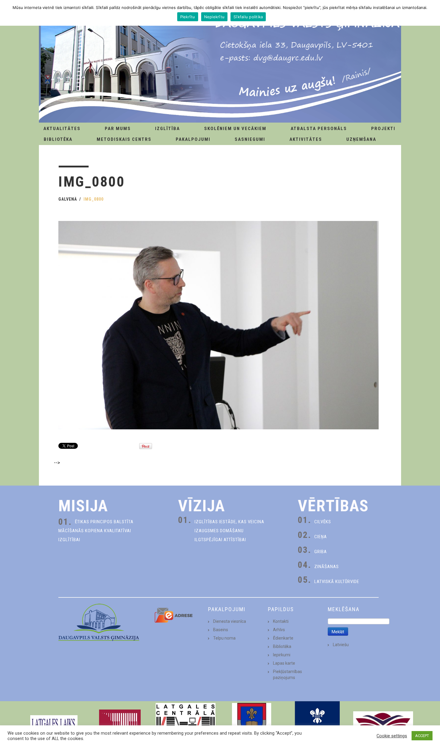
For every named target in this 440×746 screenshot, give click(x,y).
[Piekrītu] (433, 13)
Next (407, 723)
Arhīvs (279, 629)
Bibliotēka (58, 139)
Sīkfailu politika (248, 16)
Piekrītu (187, 16)
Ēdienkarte (283, 638)
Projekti (383, 128)
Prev (33, 723)
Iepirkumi (281, 654)
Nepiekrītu (214, 16)
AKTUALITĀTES (62, 128)
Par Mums (118, 128)
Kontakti (281, 621)
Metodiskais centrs (124, 139)
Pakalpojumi (193, 139)
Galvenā (67, 199)
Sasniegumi (250, 139)
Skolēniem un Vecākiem (235, 128)
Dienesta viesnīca (229, 621)
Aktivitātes (305, 139)
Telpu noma (224, 638)
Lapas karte (284, 663)
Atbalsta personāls (319, 128)
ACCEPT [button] (422, 735)
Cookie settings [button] (392, 736)
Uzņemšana (361, 139)
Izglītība (167, 128)
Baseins (220, 629)
